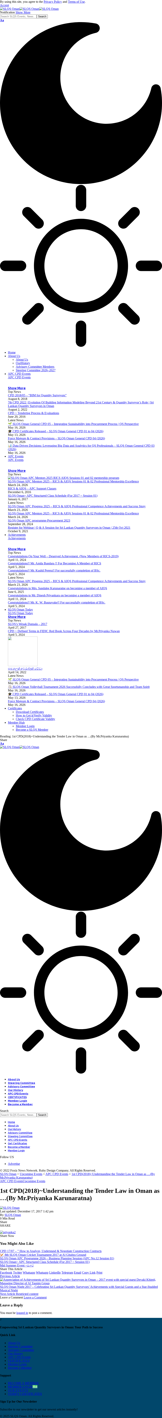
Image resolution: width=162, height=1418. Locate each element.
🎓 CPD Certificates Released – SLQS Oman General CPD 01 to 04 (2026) (55, 431)
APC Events (16, 460)
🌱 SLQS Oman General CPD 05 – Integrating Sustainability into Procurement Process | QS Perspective (73, 424)
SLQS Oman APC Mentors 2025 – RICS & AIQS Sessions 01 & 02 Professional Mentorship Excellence (73, 481)
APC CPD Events (19, 377)
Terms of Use (76, 1)
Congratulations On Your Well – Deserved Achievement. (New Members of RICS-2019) (63, 556)
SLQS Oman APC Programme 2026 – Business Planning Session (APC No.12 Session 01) (57, 1258)
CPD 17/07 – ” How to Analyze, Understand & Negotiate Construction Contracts (51, 1251)
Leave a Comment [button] (35, 1297)
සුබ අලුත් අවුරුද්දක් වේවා (25, 668)
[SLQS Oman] (29, 8)
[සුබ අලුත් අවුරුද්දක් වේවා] (23, 665)
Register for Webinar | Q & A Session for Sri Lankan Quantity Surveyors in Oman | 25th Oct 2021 (69, 527)
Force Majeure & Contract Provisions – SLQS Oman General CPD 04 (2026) (56, 438)
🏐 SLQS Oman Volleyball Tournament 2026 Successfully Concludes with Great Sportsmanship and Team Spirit (79, 686)
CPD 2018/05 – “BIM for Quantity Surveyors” (37, 395)
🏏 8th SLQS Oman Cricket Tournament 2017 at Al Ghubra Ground (43, 1254)
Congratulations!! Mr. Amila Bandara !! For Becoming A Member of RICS (54, 563)
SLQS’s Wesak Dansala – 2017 (27, 624)
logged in (22, 1313)
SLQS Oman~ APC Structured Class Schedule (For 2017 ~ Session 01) (52, 495)
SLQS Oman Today (20, 613)
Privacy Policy (53, 1)
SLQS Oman (13, 1215)
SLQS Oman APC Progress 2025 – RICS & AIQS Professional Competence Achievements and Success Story (77, 506)
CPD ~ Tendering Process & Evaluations (33, 413)
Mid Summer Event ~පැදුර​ (17, 1265)
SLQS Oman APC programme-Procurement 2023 (39, 520)
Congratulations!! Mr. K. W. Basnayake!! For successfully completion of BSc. (56, 602)
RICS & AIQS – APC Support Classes (32, 488)
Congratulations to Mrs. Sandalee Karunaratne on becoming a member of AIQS (57, 588)
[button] (4, 5)
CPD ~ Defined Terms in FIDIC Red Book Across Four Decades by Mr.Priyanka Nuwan (64, 631)
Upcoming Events (34, 1181)
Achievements (17, 538)
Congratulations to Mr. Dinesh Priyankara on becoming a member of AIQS (54, 595)
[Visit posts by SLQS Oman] (10, 1207)
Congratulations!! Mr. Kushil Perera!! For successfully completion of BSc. (54, 570)
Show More (23, 12)
